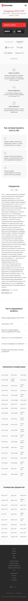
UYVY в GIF (23, 380)
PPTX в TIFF (14, 505)
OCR (14, 570)
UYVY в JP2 (23, 375)
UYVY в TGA (4, 385)
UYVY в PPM (4, 400)
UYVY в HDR (4, 408)
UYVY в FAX (4, 404)
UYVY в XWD (14, 458)
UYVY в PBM (14, 395)
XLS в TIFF (4, 532)
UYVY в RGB (14, 441)
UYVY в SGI (14, 447)
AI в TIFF (3, 514)
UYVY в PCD (14, 424)
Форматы (14, 553)
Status (14, 557)
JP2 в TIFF (23, 532)
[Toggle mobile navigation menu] (26, 5)
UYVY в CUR (4, 395)
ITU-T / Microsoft (13, 290)
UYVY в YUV (23, 458)
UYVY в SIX (4, 474)
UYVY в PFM (14, 430)
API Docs (14, 575)
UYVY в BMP (4, 380)
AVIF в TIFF (14, 509)
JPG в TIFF (13, 495)
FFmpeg (13, 283)
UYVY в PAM (4, 424)
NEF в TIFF (4, 519)
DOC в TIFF (4, 505)
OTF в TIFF (4, 528)
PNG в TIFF (23, 495)
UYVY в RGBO (5, 447)
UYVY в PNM (14, 436)
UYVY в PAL (14, 419)
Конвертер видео (14, 561)
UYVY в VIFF (4, 453)
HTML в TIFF (14, 536)
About (14, 549)
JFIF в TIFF (23, 524)
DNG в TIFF (4, 536)
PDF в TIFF (4, 495)
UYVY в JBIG (14, 463)
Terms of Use (9, 593)
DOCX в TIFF (4, 500)
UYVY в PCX (4, 390)
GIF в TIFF (13, 528)
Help (14, 555)
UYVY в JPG (14, 375)
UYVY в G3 (23, 404)
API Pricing (14, 580)
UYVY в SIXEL (14, 474)
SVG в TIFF (23, 505)
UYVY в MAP (4, 413)
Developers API (14, 573)
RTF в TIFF (23, 528)
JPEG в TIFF (14, 500)
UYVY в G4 (13, 468)
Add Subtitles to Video (12, 1)
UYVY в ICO (23, 390)
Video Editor (3, 1)
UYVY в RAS (4, 441)
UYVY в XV (4, 458)
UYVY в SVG (14, 385)
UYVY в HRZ (14, 408)
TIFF (16, 190)
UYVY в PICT (4, 436)
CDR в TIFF (14, 524)
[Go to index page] (6, 5)
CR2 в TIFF (14, 514)
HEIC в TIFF (4, 509)
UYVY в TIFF (14, 390)
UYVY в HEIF (4, 468)
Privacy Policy (18, 593)
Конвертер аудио (14, 563)
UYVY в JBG (4, 463)
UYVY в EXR (23, 400)
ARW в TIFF (14, 519)
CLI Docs (14, 577)
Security (14, 551)
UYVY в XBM (14, 453)
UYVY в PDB (4, 430)
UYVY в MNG (14, 413)
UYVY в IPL (23, 408)
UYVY (12, 190)
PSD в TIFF (4, 524)
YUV (16, 198)
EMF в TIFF (23, 536)
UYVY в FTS (14, 404)
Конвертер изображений (14, 567)
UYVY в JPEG (4, 375)
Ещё (19, 1)
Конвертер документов (14, 565)
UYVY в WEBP (14, 400)
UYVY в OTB (4, 419)
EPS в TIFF (23, 509)
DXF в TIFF (14, 532)
